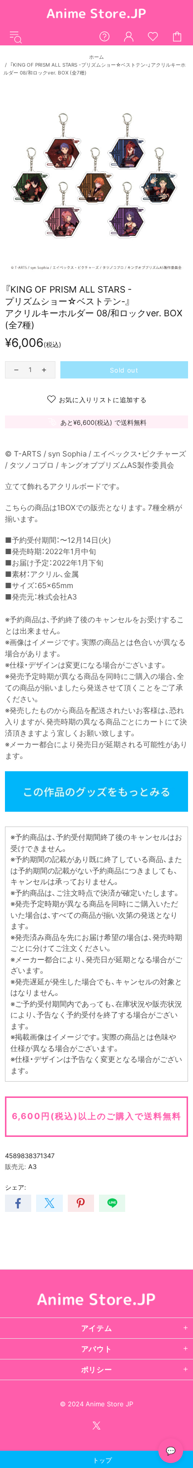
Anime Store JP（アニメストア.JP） (96, 14)
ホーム (96, 57)
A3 (32, 1166)
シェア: (15, 1187)
